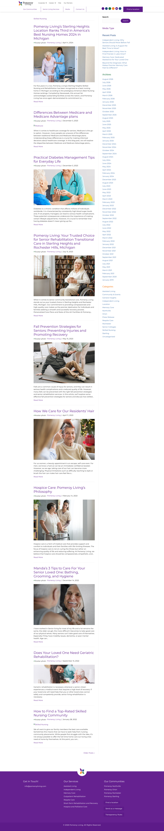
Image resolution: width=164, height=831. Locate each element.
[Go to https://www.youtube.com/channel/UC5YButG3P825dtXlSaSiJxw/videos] (113, 9)
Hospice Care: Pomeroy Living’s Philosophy (59, 490)
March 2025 (107, 134)
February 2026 (108, 99)
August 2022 (107, 222)
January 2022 (108, 244)
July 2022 (106, 225)
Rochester (106, 324)
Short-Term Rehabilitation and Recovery (81, 803)
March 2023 (107, 199)
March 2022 (107, 238)
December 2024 (109, 144)
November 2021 (109, 251)
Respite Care (107, 320)
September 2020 (109, 277)
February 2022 (108, 241)
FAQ (59, 3)
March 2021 (107, 270)
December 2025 (109, 105)
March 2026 (107, 95)
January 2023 (108, 205)
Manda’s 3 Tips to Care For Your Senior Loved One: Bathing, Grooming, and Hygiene (59, 572)
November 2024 (109, 147)
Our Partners (68, 3)
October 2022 (108, 215)
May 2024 (106, 167)
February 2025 (108, 137)
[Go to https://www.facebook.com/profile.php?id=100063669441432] (103, 9)
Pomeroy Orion (110, 789)
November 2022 (109, 212)
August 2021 (107, 260)
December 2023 (109, 180)
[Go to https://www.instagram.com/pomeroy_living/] (109, 9)
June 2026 (106, 86)
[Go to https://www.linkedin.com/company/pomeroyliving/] (116, 8)
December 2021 (109, 248)
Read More (38, 102)
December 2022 (109, 209)
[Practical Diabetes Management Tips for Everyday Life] (64, 187)
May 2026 (106, 89)
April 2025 (106, 131)
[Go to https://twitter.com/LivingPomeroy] (106, 9)
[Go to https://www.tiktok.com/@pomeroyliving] (120, 9)
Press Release (108, 317)
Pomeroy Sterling (111, 796)
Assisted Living (108, 291)
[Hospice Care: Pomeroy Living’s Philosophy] (64, 520)
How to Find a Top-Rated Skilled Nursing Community (60, 713)
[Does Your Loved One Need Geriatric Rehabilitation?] (64, 674)
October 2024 (108, 150)
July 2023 (106, 186)
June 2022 (106, 228)
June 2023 (106, 189)
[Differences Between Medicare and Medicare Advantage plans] (38, 126)
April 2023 (106, 196)
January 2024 (108, 176)
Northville (106, 311)
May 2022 (106, 231)
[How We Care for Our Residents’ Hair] (64, 439)
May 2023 (106, 192)
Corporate (41, 3)
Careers (51, 3)
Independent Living (110, 301)
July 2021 (106, 264)
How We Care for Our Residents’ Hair (64, 411)
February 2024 (108, 173)
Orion (104, 314)
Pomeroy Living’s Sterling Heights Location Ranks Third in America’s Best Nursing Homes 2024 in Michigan (62, 32)
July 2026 (106, 82)
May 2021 (106, 267)
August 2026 (107, 79)
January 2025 (108, 141)
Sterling (105, 333)
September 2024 (109, 154)
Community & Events (111, 295)
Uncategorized (108, 337)
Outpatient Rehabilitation (75, 796)
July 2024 (106, 160)
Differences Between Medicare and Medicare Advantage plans (63, 114)
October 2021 (108, 254)
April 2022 (106, 235)
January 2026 (108, 102)
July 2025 (106, 121)
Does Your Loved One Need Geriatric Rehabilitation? (64, 655)
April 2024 (106, 170)
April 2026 (106, 92)
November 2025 (109, 108)
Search (105, 17)
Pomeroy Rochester (112, 793)
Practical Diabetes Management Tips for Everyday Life (64, 159)
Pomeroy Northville (112, 786)
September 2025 (109, 115)
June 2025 (106, 124)
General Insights (109, 298)
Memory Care (108, 307)
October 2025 (108, 112)
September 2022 (109, 218)
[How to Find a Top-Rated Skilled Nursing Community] (41, 724)
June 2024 (106, 163)
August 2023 (107, 183)
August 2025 (107, 118)
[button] (46, 3)
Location (106, 304)
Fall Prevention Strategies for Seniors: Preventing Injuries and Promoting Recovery (60, 330)
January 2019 (108, 280)
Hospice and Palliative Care (75, 807)
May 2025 (106, 128)
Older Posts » (89, 753)
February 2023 (108, 202)
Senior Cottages (109, 327)
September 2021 (109, 257)
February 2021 (108, 273)
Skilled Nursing (108, 330)
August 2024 (107, 157)
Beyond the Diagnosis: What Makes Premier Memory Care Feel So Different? (114, 65)
